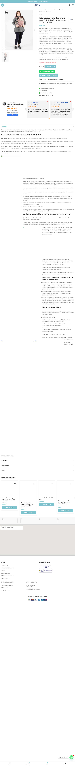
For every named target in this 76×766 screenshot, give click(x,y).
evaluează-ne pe (12, 182)
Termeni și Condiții (5, 732)
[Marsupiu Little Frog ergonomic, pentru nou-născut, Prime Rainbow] (9, 605)
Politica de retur (5, 747)
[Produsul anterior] (39, 14)
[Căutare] (69, 5)
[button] (2, 30)
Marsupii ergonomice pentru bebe (54, 9)
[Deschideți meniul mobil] (2, 5)
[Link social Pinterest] (49, 95)
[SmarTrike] (28, 680)
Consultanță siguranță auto (7, 727)
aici (72, 411)
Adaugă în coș (51, 66)
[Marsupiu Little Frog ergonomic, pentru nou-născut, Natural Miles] (28, 605)
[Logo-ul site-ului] (37, 5)
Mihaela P (35, 170)
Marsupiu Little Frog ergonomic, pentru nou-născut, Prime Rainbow (8, 663)
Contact (3, 729)
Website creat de (39, 755)
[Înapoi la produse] (41, 14)
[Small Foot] (46, 680)
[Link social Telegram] (52, 95)
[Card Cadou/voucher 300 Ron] (46, 605)
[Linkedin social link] (50, 95)
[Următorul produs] (43, 14)
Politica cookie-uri (5, 737)
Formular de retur (5, 749)
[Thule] (10, 680)
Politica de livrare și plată (7, 744)
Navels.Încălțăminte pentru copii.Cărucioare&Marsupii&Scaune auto (15, 171)
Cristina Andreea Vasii (62, 170)
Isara (59, 667)
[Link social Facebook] (45, 95)
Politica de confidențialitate (7, 735)
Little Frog (4, 667)
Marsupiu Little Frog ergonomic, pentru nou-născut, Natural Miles (27, 663)
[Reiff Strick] (65, 680)
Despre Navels (4, 724)
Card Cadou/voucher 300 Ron (46, 662)
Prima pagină (42, 9)
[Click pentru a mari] (4, 48)
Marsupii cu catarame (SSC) (45, 11)
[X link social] (47, 95)
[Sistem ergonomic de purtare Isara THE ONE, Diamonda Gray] (65, 605)
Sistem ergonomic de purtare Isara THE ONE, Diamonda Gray (64, 663)
